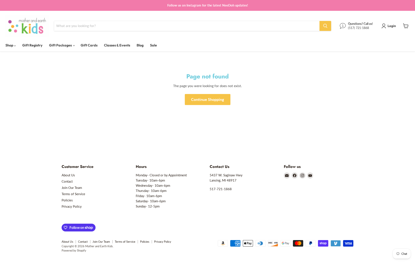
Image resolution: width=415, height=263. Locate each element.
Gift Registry (32, 45)
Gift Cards (89, 45)
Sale (153, 45)
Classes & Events (117, 45)
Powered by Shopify (74, 250)
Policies (67, 200)
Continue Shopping (207, 99)
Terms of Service (73, 194)
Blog (140, 45)
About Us (68, 175)
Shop (9, 45)
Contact (67, 181)
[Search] (325, 26)
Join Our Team (72, 188)
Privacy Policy (72, 206)
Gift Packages (60, 45)
